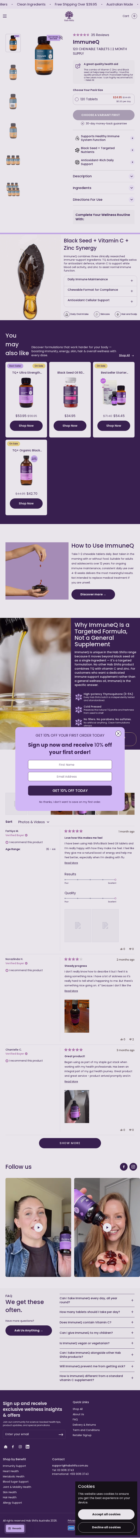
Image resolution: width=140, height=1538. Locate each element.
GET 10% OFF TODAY (70, 790)
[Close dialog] (118, 733)
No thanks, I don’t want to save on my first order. (70, 802)
